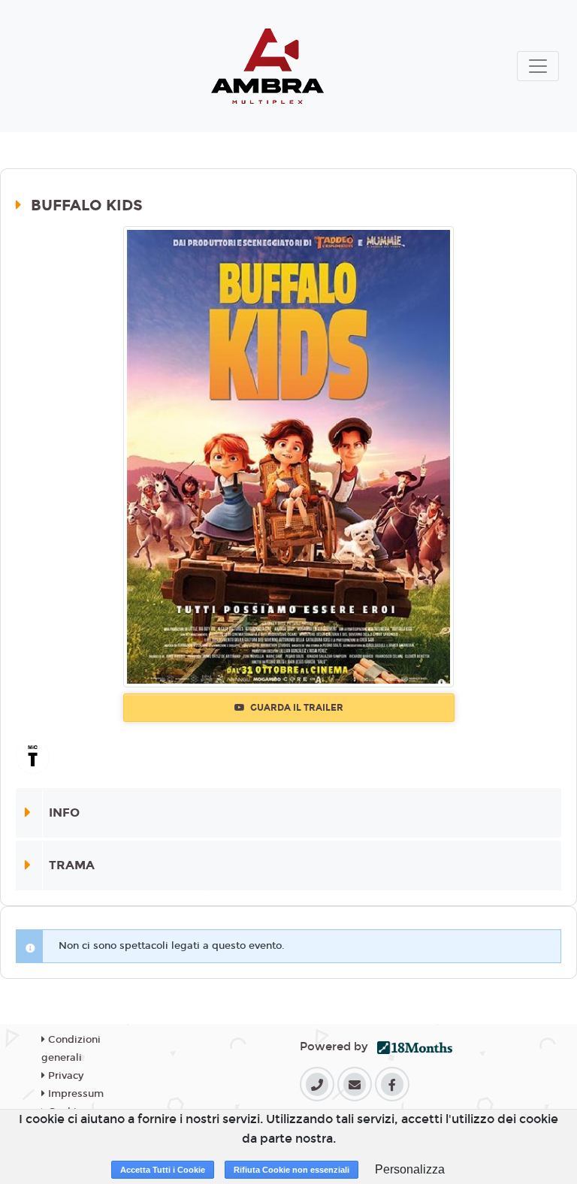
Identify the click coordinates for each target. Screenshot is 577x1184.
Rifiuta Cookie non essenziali (291, 1169)
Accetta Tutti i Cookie (162, 1169)
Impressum (74, 1094)
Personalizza (410, 1169)
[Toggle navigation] (538, 66)
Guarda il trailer (295, 707)
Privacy (64, 1076)
